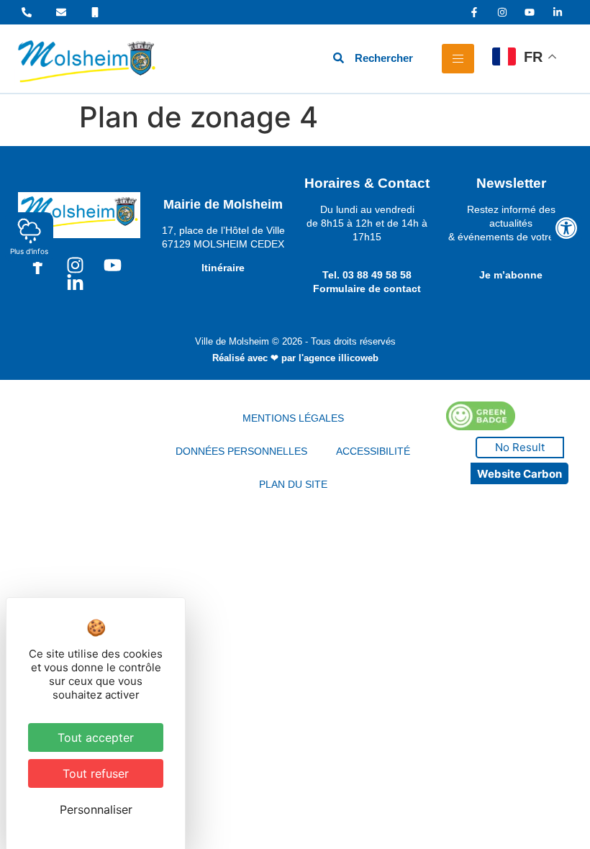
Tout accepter (96, 737)
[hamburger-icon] (458, 58)
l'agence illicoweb (338, 358)
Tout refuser (96, 773)
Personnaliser (96, 809)
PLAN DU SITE (293, 484)
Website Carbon (519, 474)
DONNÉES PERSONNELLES (241, 451)
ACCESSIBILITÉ (373, 451)
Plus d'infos (29, 251)
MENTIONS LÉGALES (293, 418)
